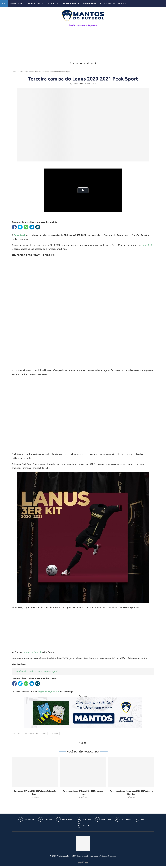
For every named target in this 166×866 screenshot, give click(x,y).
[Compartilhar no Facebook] (14, 227)
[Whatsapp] (84, 63)
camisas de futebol (32, 652)
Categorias (51, 3)
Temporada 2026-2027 (34, 3)
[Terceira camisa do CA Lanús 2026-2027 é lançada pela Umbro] (83, 772)
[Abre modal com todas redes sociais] (37, 227)
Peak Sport (54, 733)
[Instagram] (77, 63)
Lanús (44, 733)
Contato (122, 3)
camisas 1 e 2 (146, 245)
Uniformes (30, 72)
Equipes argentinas (31, 733)
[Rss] (91, 63)
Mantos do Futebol (18, 72)
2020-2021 (16, 733)
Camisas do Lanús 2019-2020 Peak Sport (36, 671)
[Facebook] (70, 63)
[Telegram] (88, 63)
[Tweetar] (20, 227)
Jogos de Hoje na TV (70, 3)
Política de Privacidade (107, 856)
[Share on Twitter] (82, 743)
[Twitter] (73, 63)
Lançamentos (16, 3)
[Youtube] (81, 63)
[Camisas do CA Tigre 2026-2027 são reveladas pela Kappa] (35, 772)
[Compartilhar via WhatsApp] (26, 227)
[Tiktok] (95, 63)
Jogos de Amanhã (107, 3)
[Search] (165, 3)
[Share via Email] (85, 743)
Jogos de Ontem (89, 3)
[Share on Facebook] (79, 743)
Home (4, 3)
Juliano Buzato (77, 84)
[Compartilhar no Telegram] (31, 227)
